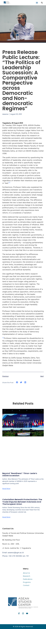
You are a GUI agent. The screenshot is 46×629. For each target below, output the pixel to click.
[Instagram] (23, 613)
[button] (37, 2)
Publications (27, 579)
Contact (26, 585)
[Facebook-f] (19, 613)
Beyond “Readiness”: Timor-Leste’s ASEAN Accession (19, 474)
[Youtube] (27, 613)
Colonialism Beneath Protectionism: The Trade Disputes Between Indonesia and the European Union (22, 501)
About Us (26, 573)
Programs (27, 582)
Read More (6, 489)
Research (26, 576)
